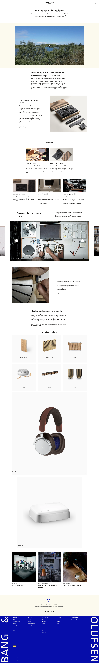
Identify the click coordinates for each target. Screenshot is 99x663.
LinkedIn (58, 623)
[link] (92, 3)
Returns (14, 623)
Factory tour (44, 632)
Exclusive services (15, 619)
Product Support (15, 625)
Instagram (58, 621)
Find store (14, 630)
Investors (43, 623)
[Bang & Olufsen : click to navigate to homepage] (49, 3)
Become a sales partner (45, 630)
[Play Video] (49, 46)
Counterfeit (29, 621)
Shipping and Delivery (16, 621)
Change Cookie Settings (31, 623)
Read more (22, 126)
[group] (49, 185)
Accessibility (29, 619)
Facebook (58, 619)
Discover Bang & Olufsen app (75, 619)
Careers (43, 625)
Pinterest (58, 630)
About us (43, 619)
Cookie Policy (30, 625)
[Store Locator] (94, 3)
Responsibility (44, 621)
